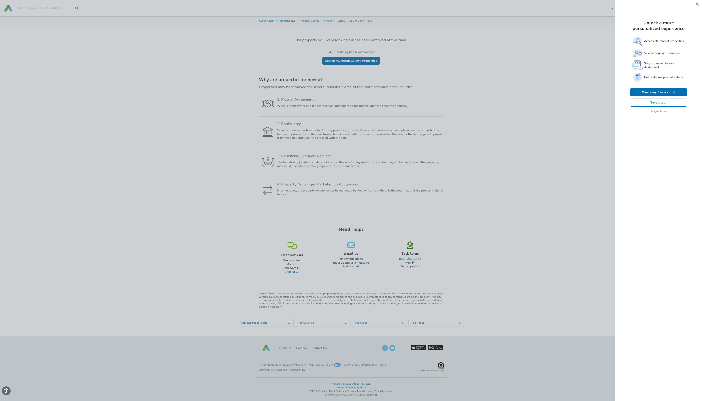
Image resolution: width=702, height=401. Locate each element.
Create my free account (658, 92)
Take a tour (658, 103)
